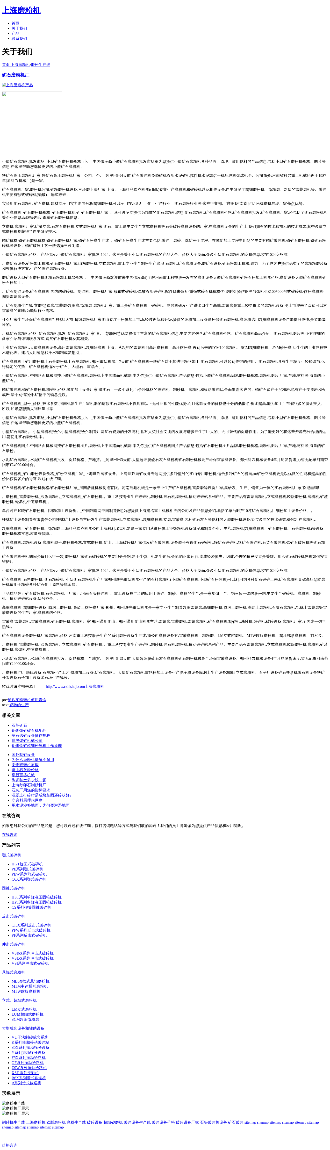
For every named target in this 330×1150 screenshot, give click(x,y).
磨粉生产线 (40, 65)
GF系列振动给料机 (28, 1063)
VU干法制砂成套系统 (30, 1037)
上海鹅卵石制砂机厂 (29, 785)
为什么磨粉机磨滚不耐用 (33, 760)
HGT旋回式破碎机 (27, 864)
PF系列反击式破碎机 (29, 935)
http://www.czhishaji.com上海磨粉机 (75, 686)
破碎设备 (94, 1122)
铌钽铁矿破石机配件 (29, 730)
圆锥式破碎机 (13, 888)
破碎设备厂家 (187, 1122)
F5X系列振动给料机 (29, 1058)
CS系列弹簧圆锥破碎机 (31, 907)
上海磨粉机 (35, 1122)
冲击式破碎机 (13, 944)
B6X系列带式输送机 (29, 1078)
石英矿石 (19, 725)
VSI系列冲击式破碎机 (30, 963)
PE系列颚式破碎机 (27, 869)
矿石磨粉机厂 (15, 74)
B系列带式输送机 (26, 1083)
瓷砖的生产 (19, 705)
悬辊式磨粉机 (13, 972)
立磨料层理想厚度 (27, 800)
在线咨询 (9, 835)
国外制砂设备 (23, 755)
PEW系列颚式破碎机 (29, 874)
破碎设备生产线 (137, 1122)
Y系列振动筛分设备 (28, 1052)
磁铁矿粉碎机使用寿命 (27, 700)
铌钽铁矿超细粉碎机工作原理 (37, 746)
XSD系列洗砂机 (25, 1073)
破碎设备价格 (163, 1122)
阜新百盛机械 (23, 775)
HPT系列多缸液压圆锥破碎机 (37, 902)
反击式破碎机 (13, 916)
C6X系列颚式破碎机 (29, 879)
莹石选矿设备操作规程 (31, 735)
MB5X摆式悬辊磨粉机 (31, 981)
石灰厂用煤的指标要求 (31, 790)
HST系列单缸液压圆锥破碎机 (37, 897)
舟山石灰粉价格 (25, 770)
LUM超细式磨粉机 (27, 1014)
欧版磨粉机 (56, 1122)
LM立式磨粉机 (24, 1009)
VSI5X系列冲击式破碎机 (33, 958)
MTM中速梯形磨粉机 (30, 986)
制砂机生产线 (13, 1122)
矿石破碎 (236, 1122)
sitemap (250, 1122)
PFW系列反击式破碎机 (31, 930)
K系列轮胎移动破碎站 (30, 1042)
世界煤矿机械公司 (27, 741)
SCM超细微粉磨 (25, 1019)
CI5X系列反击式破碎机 (31, 925)
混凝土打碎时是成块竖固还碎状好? (41, 795)
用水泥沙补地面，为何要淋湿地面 (41, 805)
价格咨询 (9, 1145)
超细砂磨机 (113, 1122)
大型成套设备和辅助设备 (23, 1028)
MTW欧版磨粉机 (26, 991)
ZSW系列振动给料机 (29, 1068)
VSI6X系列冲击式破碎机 (33, 953)
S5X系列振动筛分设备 (31, 1047)
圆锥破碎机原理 (25, 765)
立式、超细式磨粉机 (19, 1000)
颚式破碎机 (11, 855)
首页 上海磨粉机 (16, 65)
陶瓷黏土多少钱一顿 (29, 780)
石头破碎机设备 (213, 1122)
